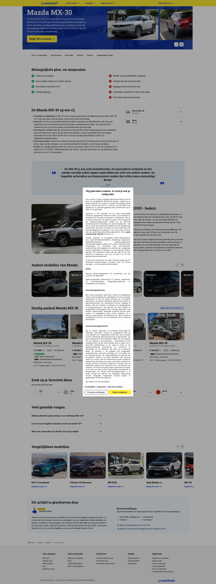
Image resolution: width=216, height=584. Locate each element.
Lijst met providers (115, 387)
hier (112, 234)
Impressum (101, 387)
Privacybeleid (90, 387)
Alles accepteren (120, 392)
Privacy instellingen (96, 392)
